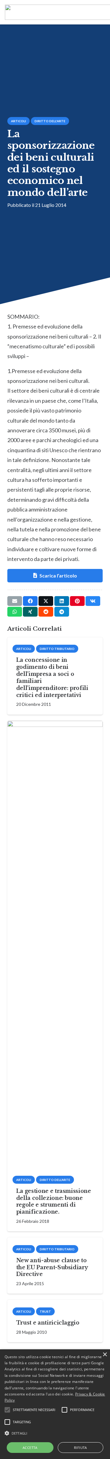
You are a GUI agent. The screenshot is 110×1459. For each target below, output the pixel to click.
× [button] (104, 1354)
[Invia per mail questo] (14, 601)
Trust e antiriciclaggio (47, 1322)
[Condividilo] (30, 601)
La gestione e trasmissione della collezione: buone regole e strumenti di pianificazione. (53, 1201)
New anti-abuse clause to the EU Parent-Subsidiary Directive (52, 1267)
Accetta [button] (30, 1447)
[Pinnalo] (77, 601)
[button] (55, 1433)
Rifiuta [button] (80, 1447)
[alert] (55, 1404)
